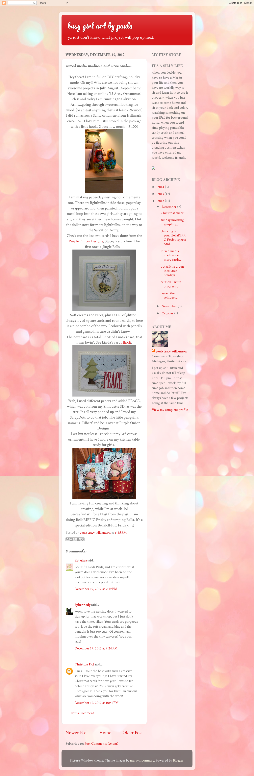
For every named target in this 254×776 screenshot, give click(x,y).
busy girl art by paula (99, 25)
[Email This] (67, 539)
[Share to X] (75, 539)
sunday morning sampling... (172, 222)
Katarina (81, 560)
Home (105, 732)
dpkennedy (82, 604)
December (169, 207)
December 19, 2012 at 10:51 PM (96, 702)
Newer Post (76, 732)
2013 (161, 194)
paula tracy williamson (171, 351)
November (170, 306)
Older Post (132, 732)
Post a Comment (82, 713)
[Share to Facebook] (79, 539)
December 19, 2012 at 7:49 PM (96, 589)
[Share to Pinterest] (83, 539)
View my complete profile (170, 409)
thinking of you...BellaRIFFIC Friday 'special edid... (174, 237)
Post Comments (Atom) (101, 743)
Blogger (178, 760)
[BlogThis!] (71, 539)
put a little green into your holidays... (172, 270)
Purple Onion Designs (86, 241)
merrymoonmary (142, 760)
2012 (161, 201)
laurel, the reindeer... (169, 295)
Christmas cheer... (173, 213)
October (168, 313)
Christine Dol (84, 664)
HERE (126, 342)
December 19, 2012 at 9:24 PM (96, 648)
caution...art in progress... (171, 284)
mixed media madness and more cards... (171, 255)
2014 (161, 187)
